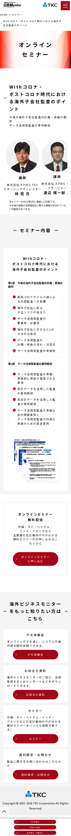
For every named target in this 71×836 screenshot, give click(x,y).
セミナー (17, 14)
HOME (4, 14)
